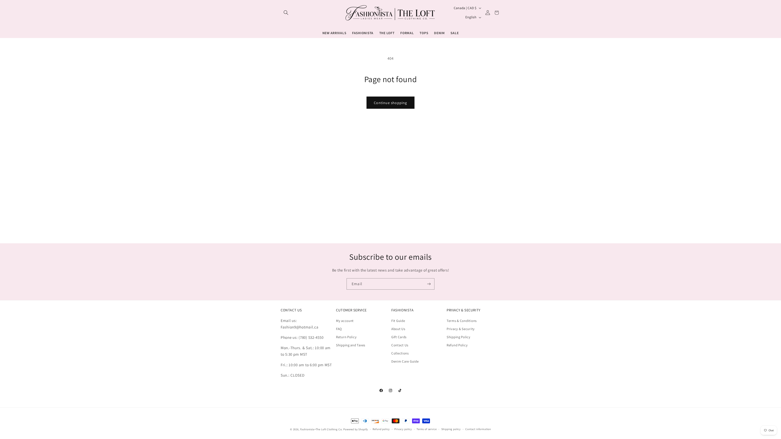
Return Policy (346, 337)
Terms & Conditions (462, 320)
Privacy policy (403, 429)
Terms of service (426, 429)
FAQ (339, 329)
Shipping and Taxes (350, 345)
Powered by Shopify (355, 429)
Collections (400, 353)
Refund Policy (457, 345)
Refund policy (381, 429)
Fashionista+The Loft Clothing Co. (321, 429)
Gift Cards (399, 337)
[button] (286, 12)
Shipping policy (451, 429)
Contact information (478, 429)
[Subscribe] (428, 284)
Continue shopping (390, 102)
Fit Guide (398, 320)
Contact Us (399, 345)
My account (345, 320)
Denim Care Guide (405, 361)
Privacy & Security (461, 329)
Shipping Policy (458, 337)
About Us (398, 329)
